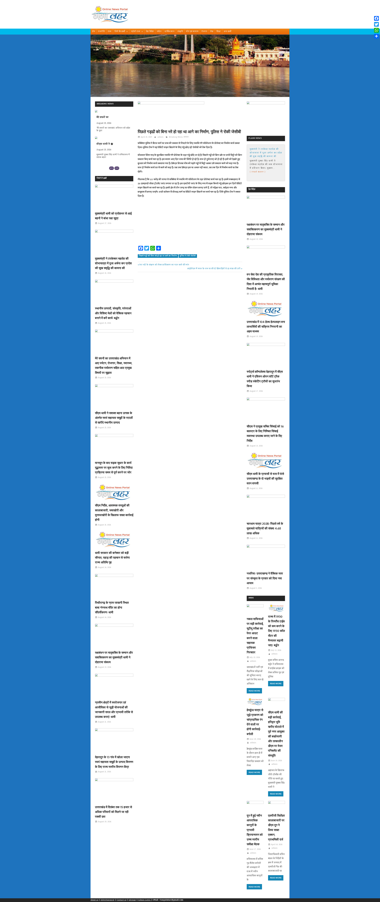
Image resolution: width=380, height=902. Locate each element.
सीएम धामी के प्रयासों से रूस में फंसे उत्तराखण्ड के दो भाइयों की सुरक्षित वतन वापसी (265, 478)
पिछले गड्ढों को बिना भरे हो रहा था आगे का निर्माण (158, 256)
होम (93, 31)
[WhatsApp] (376, 30)
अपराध (251, 598)
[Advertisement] (190, 222)
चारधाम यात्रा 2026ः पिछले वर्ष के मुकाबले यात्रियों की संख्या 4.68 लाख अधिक (265, 528)
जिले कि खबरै (119, 31)
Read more (254, 691)
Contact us (121, 900)
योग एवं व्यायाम (192, 31)
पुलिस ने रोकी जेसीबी (188, 256)
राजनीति (101, 31)
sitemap (132, 900)
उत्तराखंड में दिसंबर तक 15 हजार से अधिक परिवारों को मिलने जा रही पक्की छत (113, 812)
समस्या (186, 137)
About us (94, 900)
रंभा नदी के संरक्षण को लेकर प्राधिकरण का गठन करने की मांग (164, 265)
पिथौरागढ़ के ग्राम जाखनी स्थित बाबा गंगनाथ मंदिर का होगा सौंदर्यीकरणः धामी (112, 607)
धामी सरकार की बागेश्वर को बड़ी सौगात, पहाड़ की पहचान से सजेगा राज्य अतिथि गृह (112, 557)
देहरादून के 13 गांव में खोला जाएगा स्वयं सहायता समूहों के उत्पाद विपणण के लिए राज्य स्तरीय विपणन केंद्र (114, 762)
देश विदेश (150, 31)
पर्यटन (159, 31)
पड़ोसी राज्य (135, 31)
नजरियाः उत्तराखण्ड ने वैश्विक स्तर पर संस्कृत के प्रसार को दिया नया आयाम (265, 578)
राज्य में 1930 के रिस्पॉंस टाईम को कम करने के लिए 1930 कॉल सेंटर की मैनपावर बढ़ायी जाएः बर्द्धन (276, 631)
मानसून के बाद (103, 144)
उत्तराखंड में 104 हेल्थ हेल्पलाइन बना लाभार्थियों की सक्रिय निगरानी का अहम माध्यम (266, 326)
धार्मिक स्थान (169, 31)
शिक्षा (218, 31)
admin (160, 137)
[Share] (376, 36)
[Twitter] (376, 24)
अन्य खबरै (227, 31)
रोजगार (204, 31)
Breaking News (176, 137)
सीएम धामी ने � (104, 117)
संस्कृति (180, 31)
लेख (211, 31)
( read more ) (262, 171)
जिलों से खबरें (102, 178)
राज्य (109, 31)
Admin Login (144, 900)
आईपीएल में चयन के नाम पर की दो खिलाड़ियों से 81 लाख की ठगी (213, 268)
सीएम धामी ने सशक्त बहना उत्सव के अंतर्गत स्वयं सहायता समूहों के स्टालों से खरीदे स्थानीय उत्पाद (114, 417)
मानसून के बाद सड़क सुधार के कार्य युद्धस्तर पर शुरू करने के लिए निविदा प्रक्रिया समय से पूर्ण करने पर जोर (114, 467)
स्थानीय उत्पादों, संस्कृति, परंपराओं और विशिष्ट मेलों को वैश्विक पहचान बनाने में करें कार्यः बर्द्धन (113, 313)
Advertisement (107, 900)
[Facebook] (376, 18)
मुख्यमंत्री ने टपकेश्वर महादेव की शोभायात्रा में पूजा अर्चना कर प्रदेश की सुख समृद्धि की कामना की (113, 263)
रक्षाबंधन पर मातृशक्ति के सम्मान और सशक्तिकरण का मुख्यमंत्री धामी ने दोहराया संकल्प (114, 657)
